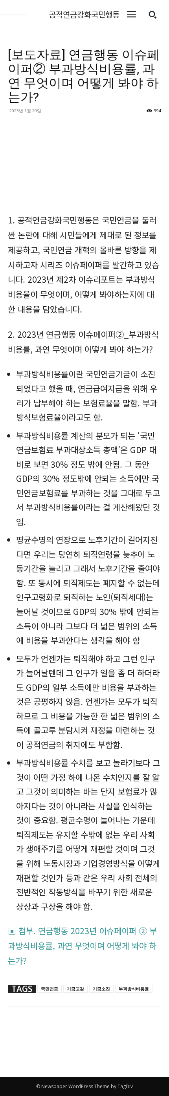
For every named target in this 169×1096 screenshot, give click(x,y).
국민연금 (49, 989)
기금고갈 (75, 989)
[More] (34, 1033)
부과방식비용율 (134, 989)
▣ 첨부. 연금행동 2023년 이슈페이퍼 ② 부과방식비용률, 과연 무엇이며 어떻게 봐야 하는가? (82, 945)
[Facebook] (16, 1033)
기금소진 (101, 989)
